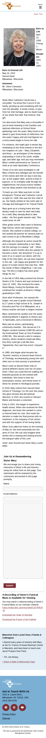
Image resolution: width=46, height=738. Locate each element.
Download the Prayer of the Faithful (19, 619)
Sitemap (6, 718)
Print (41, 14)
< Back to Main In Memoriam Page (18, 662)
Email (36, 14)
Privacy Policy (9, 714)
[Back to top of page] (41, 732)
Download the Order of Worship (17, 615)
